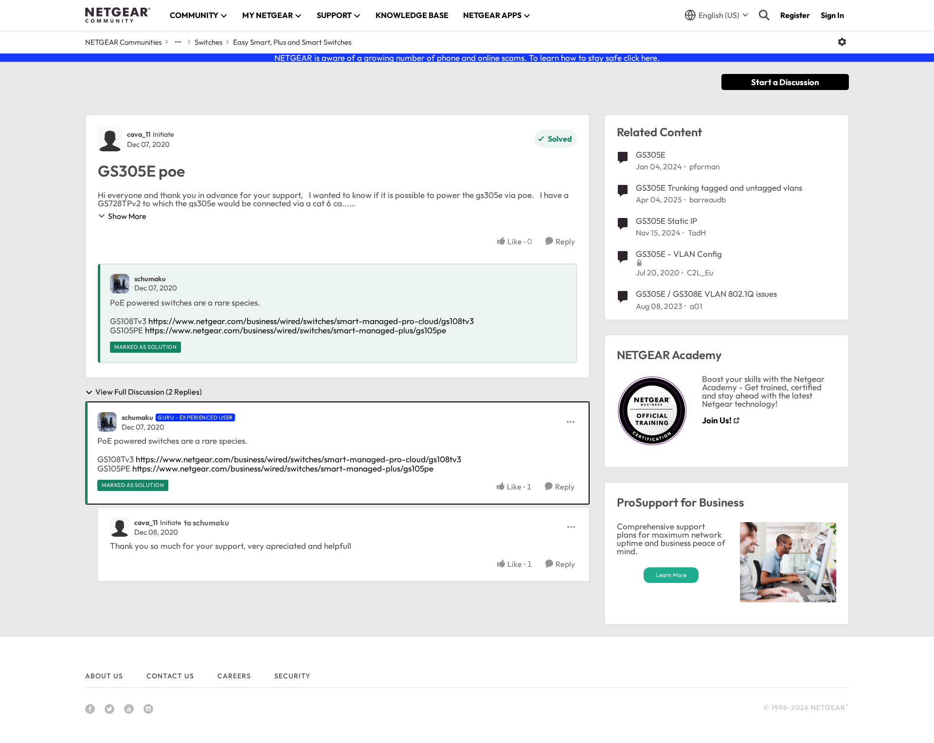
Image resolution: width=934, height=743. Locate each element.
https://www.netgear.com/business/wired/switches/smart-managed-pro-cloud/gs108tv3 (312, 321)
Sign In (832, 15)
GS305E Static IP (666, 221)
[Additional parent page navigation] (178, 42)
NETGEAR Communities (123, 42)
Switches (208, 42)
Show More (127, 216)
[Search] (764, 15)
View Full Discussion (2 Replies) (148, 392)
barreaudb (707, 199)
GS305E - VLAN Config (679, 254)
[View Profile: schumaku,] (119, 283)
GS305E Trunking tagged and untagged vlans (719, 187)
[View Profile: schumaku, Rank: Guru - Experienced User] (107, 422)
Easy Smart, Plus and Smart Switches (292, 42)
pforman (704, 166)
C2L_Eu (700, 272)
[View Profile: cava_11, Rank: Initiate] (110, 139)
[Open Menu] (842, 42)
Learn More (671, 575)
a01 (696, 306)
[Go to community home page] (117, 15)
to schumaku (206, 522)
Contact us (170, 675)
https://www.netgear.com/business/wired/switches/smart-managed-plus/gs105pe (295, 330)
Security (292, 675)
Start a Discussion (785, 82)
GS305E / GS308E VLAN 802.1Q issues (706, 294)
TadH (697, 232)
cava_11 (138, 134)
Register (795, 15)
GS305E (650, 154)
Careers (234, 675)
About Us (104, 675)
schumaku (150, 278)
